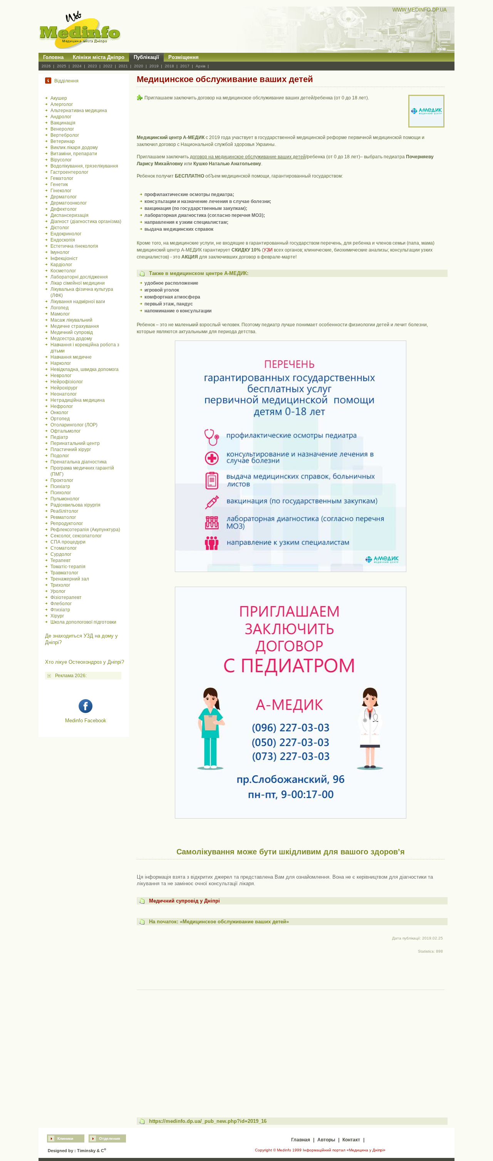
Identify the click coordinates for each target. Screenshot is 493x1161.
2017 (184, 66)
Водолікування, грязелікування (84, 166)
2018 (169, 66)
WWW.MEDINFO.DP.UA (419, 10)
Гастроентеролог (69, 172)
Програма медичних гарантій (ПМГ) (82, 471)
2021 (123, 66)
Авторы (326, 1140)
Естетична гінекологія (74, 246)
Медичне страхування (74, 326)
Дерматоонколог (68, 203)
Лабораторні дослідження (79, 277)
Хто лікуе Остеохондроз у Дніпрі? (84, 662)
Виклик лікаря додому (74, 147)
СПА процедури (68, 542)
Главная (300, 1140)
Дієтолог (59, 227)
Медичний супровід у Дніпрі (184, 901)
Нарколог (60, 363)
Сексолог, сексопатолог (76, 536)
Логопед (59, 307)
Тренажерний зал (69, 579)
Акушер (58, 98)
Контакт (351, 1140)
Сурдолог (60, 554)
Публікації (146, 57)
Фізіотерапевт (66, 597)
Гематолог (61, 178)
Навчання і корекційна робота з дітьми (84, 348)
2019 (154, 66)
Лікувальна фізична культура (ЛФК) (81, 292)
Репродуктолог (66, 523)
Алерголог (61, 104)
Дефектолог (63, 209)
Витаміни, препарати (73, 153)
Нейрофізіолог (66, 381)
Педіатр (59, 437)
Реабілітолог (64, 511)
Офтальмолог (65, 431)
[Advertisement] (290, 1047)
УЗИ (268, 250)
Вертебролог (64, 135)
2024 (77, 66)
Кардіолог (61, 264)
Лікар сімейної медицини (77, 283)
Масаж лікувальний (71, 320)
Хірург (57, 616)
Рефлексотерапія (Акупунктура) (85, 529)
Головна (53, 57)
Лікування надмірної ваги (77, 301)
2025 (61, 66)
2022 (107, 66)
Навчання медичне (71, 357)
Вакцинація (62, 123)
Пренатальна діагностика (78, 462)
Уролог (57, 591)
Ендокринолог (65, 234)
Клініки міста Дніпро (98, 57)
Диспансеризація (69, 215)
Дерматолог (63, 197)
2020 (138, 66)
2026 (46, 66)
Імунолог (59, 252)
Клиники (65, 1138)
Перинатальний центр (75, 443)
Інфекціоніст (64, 258)
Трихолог (60, 585)
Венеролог (62, 129)
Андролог (60, 116)
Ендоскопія (62, 240)
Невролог (60, 375)
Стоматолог (63, 548)
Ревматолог (63, 517)
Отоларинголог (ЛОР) (73, 425)
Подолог (59, 455)
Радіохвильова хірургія (75, 505)
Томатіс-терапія (68, 566)
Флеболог (61, 603)
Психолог (60, 492)
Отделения (109, 1138)
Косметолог (63, 270)
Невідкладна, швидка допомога (84, 369)
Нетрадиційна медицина (77, 400)
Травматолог (64, 572)
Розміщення (183, 57)
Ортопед (60, 418)
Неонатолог (63, 394)
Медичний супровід (71, 332)
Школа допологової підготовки (83, 622)
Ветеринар (62, 141)
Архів (200, 66)
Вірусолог (61, 160)
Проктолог (61, 480)
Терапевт (60, 560)
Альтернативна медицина (78, 110)
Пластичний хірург (70, 449)
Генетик (59, 184)
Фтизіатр (60, 609)
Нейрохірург (63, 388)
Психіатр (60, 486)
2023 (92, 66)
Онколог (59, 412)
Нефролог (61, 406)
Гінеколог (60, 190)
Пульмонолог (64, 499)
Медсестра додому (71, 338)
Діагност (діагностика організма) (85, 221)
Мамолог (60, 314)
